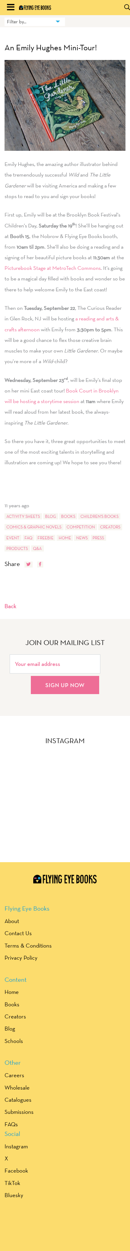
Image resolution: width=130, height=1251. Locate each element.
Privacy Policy (21, 957)
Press (98, 538)
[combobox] (35, 22)
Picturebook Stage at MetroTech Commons (53, 267)
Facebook (16, 1170)
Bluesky (14, 1195)
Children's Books (99, 516)
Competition (81, 527)
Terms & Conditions (28, 945)
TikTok (12, 1182)
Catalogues (18, 1099)
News (82, 538)
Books (68, 516)
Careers (14, 1075)
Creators (110, 527)
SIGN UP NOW (65, 685)
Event (12, 538)
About (12, 921)
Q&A (37, 548)
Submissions (19, 1111)
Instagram (16, 1146)
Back (10, 606)
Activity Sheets (23, 516)
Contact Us (18, 933)
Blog (50, 516)
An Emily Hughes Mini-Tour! (51, 47)
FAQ (28, 538)
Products (17, 548)
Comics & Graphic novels (33, 527)
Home (65, 538)
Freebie (45, 538)
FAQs (11, 1124)
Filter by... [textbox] (16, 21)
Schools (14, 1040)
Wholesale (17, 1087)
